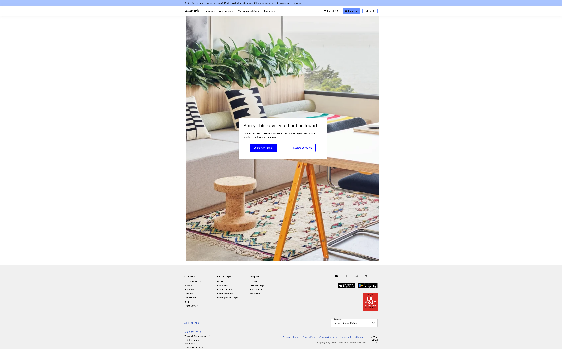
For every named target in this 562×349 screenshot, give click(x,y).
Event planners (225, 293)
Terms (296, 337)
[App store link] (346, 285)
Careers (188, 293)
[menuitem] (210, 11)
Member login (257, 285)
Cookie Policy (309, 337)
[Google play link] (368, 285)
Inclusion (189, 289)
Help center (256, 289)
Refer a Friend (225, 289)
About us (189, 285)
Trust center (191, 305)
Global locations (192, 281)
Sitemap (359, 337)
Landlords (222, 285)
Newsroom (190, 297)
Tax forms (255, 293)
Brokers (221, 281)
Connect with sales (263, 147)
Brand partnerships (227, 297)
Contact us (255, 281)
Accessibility (346, 337)
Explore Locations (302, 147)
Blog (186, 301)
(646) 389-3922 (192, 332)
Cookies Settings (328, 337)
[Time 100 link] (370, 302)
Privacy (286, 337)
